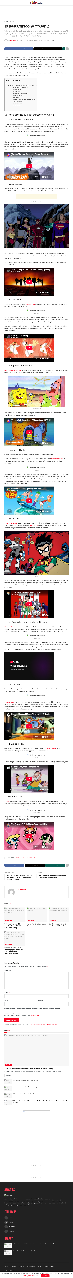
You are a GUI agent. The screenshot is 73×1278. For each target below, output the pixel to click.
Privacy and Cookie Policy (31, 1276)
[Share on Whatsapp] (63, 48)
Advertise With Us (49, 1266)
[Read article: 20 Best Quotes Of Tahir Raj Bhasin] (8, 1095)
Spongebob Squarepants (20, 93)
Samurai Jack (17, 91)
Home (6, 21)
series (8, 801)
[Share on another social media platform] (67, 48)
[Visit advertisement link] (36, 1137)
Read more (10, 1075)
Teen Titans (16, 97)
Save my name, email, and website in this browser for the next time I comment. (33, 1009)
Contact (13, 1266)
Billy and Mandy (9, 627)
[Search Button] (68, 2)
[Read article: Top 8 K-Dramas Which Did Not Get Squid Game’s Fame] (59, 915)
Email (6, 1001)
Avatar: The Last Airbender (20, 87)
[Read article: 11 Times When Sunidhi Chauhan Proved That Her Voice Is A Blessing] (14, 915)
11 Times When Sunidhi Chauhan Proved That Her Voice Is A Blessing (13, 926)
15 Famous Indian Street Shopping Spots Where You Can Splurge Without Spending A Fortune (13, 950)
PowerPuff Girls (17, 105)
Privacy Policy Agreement (13, 1013)
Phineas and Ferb (18, 95)
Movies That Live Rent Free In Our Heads (25, 1080)
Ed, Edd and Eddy (18, 103)
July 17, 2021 (22, 40)
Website (41, 1001)
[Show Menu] (5, 2)
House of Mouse (17, 101)
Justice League (17, 89)
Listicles (12, 21)
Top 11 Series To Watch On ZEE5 (27, 858)
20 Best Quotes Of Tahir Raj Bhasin (23, 1094)
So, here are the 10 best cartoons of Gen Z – (22, 85)
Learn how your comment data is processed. (43, 1025)
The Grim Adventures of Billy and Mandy (24, 99)
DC (19, 189)
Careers (21, 1266)
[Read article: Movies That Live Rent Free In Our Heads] (37, 915)
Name (7, 993)
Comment (8, 970)
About (6, 1266)
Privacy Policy (34, 1016)
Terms (39, 1266)
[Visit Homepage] (36, 2)
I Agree (45, 1276)
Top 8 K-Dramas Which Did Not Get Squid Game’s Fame (59, 925)
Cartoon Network (10, 523)
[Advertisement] (36, 10)
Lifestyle (8, 944)
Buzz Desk (13, 40)
